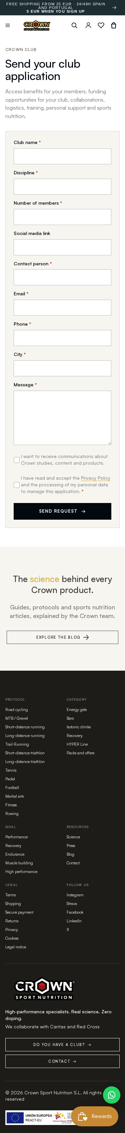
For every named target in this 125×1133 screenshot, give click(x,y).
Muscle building (19, 862)
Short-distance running (25, 726)
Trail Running (17, 744)
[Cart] (114, 25)
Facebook (75, 912)
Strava (72, 903)
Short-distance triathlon (25, 752)
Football (12, 787)
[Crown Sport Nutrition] (37, 25)
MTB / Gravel (16, 718)
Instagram (75, 894)
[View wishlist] (101, 25)
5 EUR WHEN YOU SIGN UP (56, 11)
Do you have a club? (62, 1044)
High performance (21, 871)
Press (71, 845)
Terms (10, 894)
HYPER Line (77, 744)
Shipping (13, 903)
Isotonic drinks (79, 726)
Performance (16, 836)
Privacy (11, 929)
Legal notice (15, 946)
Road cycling (16, 709)
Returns (11, 920)
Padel (10, 778)
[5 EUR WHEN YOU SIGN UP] (114, 7)
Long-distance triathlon (25, 761)
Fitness (11, 804)
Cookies (11, 938)
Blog (70, 854)
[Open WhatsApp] (111, 1095)
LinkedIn (74, 920)
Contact (73, 862)
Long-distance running (25, 735)
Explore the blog (58, 637)
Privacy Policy (95, 478)
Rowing (12, 813)
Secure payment (19, 912)
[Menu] (7, 25)
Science (73, 836)
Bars (70, 718)
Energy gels (77, 709)
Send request (62, 511)
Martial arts (14, 796)
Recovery (75, 735)
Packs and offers (80, 752)
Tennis (10, 770)
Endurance (14, 854)
